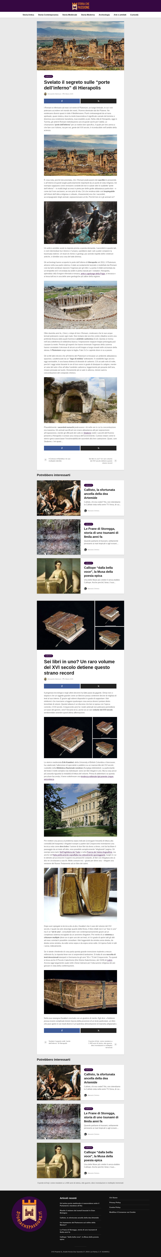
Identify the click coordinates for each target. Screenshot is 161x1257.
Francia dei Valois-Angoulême (99, 852)
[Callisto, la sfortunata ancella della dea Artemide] (58, 498)
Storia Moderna (88, 15)
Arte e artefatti (120, 15)
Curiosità (134, 15)
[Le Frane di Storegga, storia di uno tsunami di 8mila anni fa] (58, 537)
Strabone (87, 433)
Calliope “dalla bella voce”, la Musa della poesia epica (98, 571)
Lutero (109, 960)
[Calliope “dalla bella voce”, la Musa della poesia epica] (58, 576)
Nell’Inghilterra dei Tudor (70, 852)
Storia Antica (28, 15)
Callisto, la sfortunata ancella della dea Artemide (99, 494)
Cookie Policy (114, 1207)
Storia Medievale (69, 15)
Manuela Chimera (93, 511)
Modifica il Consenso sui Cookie (122, 1212)
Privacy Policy (115, 1202)
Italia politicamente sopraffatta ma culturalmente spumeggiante (79, 855)
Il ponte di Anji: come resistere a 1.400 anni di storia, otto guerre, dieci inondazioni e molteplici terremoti (80, 1183)
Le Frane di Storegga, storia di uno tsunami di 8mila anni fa (101, 533)
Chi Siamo (113, 1198)
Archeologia (104, 15)
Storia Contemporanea (48, 15)
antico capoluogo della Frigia (93, 274)
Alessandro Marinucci (54, 94)
